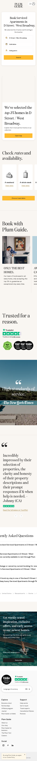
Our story (5, 725)
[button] (18, 4)
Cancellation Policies (27, 711)
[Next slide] (21, 515)
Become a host (7, 703)
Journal (4, 711)
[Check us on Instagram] (3, 745)
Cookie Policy (11, 757)
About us (4, 723)
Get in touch (24, 706)
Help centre (24, 703)
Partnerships (6, 706)
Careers (4, 735)
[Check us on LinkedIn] (12, 745)
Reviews (23, 714)
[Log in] (31, 4)
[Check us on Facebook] (8, 745)
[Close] (24, 754)
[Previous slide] (15, 515)
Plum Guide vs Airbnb (9, 714)
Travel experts (25, 708)
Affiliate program (7, 708)
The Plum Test (6, 733)
